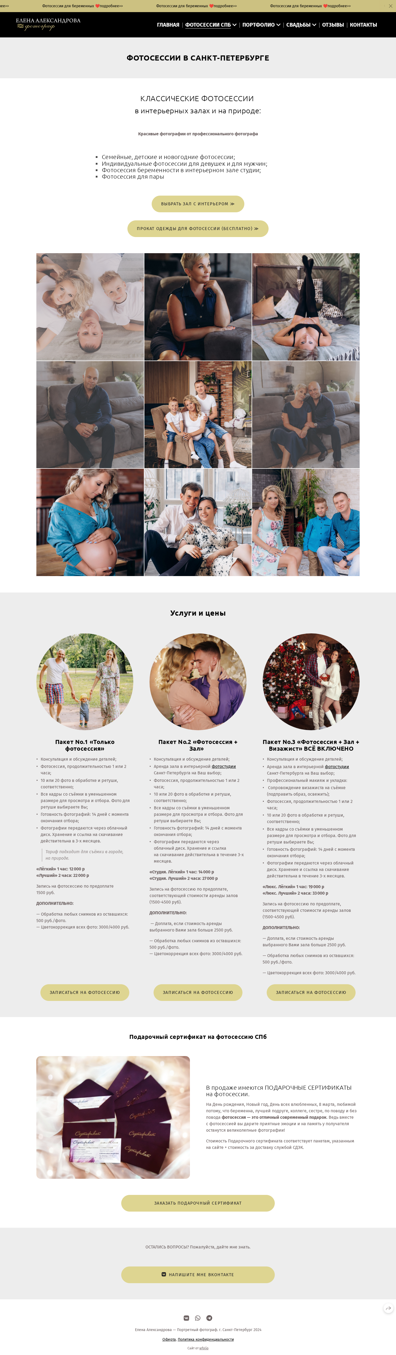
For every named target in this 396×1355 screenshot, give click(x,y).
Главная (168, 25)
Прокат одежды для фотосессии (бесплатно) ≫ (198, 228)
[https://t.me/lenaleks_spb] (209, 1318)
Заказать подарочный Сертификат (198, 1203)
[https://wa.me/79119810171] (197, 1318)
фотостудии (224, 766)
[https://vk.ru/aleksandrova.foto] (186, 1318)
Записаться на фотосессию (85, 992)
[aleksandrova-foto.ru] (48, 25)
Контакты (363, 25)
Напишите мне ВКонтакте (201, 1274)
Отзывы (333, 25)
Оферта (169, 1339)
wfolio (204, 1348)
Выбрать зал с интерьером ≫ (198, 203)
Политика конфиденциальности (206, 1339)
